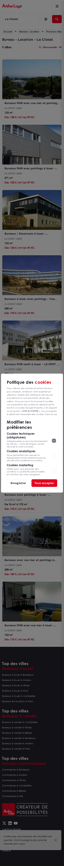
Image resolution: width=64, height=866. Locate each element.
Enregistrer (18, 483)
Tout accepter (44, 483)
